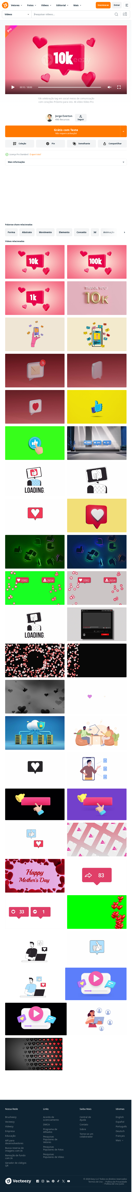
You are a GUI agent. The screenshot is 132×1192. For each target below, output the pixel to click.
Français (117, 1134)
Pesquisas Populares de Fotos (52, 1147)
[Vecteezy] (5, 5)
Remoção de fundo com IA (15, 1155)
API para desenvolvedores (14, 1140)
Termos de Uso (93, 1180)
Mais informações (16, 160)
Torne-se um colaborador (85, 1134)
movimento (45, 230)
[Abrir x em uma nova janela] (63, 1179)
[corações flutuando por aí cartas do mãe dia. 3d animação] (35, 874)
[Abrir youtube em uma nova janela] (68, 1179)
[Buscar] (116, 14)
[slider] (69, 87)
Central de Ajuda (84, 1117)
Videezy (9, 1124)
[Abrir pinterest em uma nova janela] (53, 1179)
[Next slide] (119, 231)
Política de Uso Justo (112, 1182)
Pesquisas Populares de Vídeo (49, 1155)
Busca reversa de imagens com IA (14, 1148)
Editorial (61, 5)
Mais (76, 5)
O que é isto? (35, 154)
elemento (64, 230)
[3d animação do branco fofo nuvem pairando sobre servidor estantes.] (35, 731)
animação (108, 230)
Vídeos (45, 5)
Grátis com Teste (66, 131)
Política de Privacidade (113, 1180)
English (117, 1115)
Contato (82, 1123)
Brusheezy (10, 1115)
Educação (10, 1134)
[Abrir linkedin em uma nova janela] (48, 1179)
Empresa (10, 1129)
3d (95, 230)
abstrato (27, 230)
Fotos (30, 5)
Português (118, 1124)
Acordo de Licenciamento (50, 1117)
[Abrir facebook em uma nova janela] (37, 1179)
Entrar (117, 5)
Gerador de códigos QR (15, 1163)
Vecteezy (9, 1120)
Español (117, 1120)
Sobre (81, 1127)
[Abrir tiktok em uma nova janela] (58, 1179)
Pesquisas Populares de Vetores (49, 1138)
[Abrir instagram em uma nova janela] (43, 1179)
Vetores (15, 5)
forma (11, 230)
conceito (81, 230)
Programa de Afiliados (49, 1129)
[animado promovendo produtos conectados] (97, 768)
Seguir (81, 119)
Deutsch (117, 1129)
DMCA (45, 1123)
